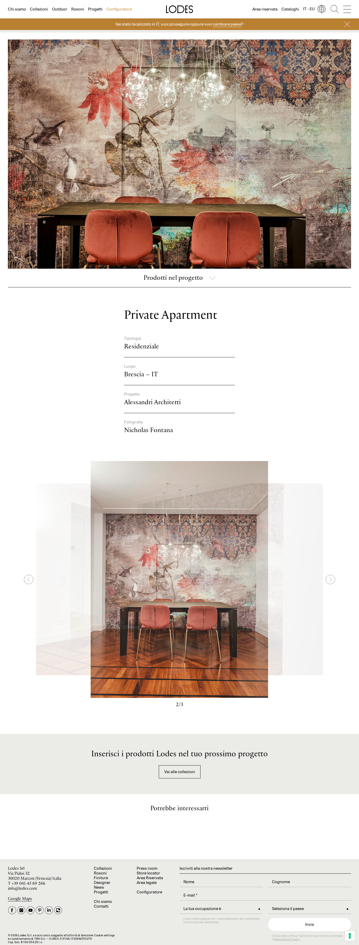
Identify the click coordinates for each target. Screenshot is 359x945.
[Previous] (28, 579)
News (99, 887)
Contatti (101, 906)
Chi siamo (17, 9)
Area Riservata (150, 878)
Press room (147, 868)
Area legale (147, 882)
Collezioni (39, 9)
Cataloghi (290, 9)
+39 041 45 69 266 (28, 883)
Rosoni (77, 9)
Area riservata (265, 9)
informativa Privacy (286, 939)
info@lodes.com (22, 888)
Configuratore (119, 9)
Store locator (148, 873)
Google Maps (20, 899)
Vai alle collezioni (179, 771)
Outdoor (59, 9)
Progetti (95, 9)
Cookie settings (104, 935)
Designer (102, 882)
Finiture (101, 878)
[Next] (330, 579)
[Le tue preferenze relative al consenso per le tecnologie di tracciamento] (350, 936)
